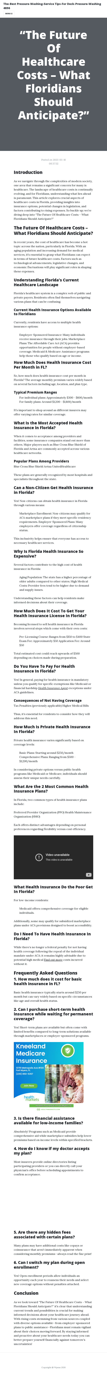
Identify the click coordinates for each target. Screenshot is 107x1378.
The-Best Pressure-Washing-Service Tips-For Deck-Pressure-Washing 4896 (52, 6)
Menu (8, 13)
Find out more (53, 959)
